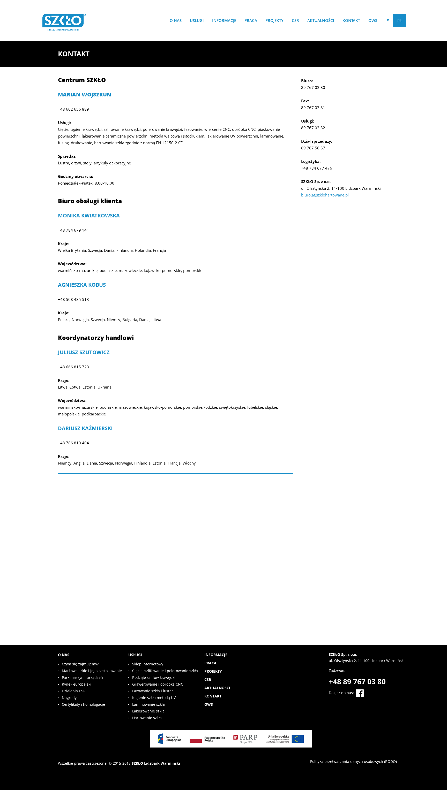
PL (399, 20)
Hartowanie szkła (147, 717)
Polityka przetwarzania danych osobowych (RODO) (353, 761)
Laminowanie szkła (148, 704)
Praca (250, 20)
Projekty (274, 20)
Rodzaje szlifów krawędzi (153, 677)
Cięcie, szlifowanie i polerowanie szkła (165, 670)
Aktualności (320, 20)
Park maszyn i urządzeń (82, 677)
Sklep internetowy (147, 664)
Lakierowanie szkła (148, 711)
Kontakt (351, 20)
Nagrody (69, 697)
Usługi (197, 20)
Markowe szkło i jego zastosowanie (92, 670)
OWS (372, 20)
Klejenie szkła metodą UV (154, 697)
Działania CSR (74, 690)
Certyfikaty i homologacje (83, 704)
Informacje (224, 20)
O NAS (176, 20)
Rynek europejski (76, 684)
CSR (295, 20)
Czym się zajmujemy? (80, 664)
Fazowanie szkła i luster (152, 690)
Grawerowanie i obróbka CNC (157, 684)
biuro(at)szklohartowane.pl (325, 195)
